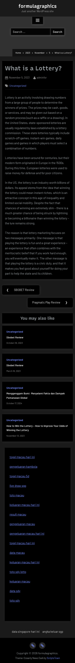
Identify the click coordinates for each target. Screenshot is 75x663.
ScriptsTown (53, 658)
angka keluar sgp (52, 631)
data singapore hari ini (26, 631)
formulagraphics (38, 6)
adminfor (42, 77)
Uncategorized (17, 85)
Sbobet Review (14, 337)
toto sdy (15, 600)
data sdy (15, 591)
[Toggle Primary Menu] (37, 21)
